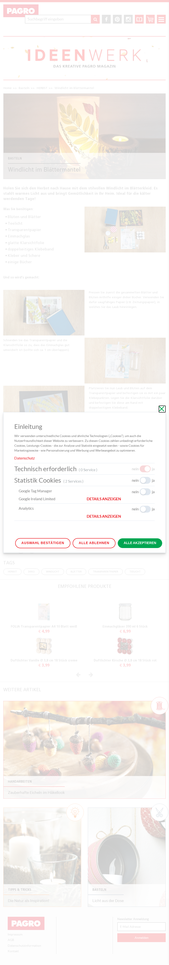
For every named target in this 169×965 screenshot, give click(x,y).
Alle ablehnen (94, 543)
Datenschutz (24, 458)
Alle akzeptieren (140, 543)
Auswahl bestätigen (42, 543)
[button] (121, 499)
